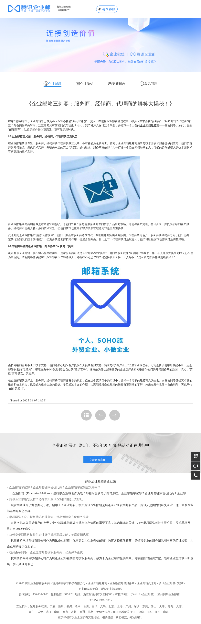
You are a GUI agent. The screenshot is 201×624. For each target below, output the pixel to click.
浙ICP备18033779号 (100, 599)
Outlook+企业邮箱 (142, 594)
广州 (128, 606)
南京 (65, 611)
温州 (61, 606)
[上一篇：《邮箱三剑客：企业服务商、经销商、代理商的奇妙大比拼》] (100, 415)
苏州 (90, 611)
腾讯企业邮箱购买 (111, 588)
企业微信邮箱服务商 (122, 583)
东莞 (145, 606)
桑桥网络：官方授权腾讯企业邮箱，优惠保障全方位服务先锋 (49, 517)
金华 (94, 606)
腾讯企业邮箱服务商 (37, 583)
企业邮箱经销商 (88, 588)
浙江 (132, 611)
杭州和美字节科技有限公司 (68, 583)
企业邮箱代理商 (146, 583)
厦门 (32, 611)
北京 (111, 606)
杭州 (44, 606)
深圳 (136, 606)
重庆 (60, 617)
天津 (162, 606)
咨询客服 (108, 9)
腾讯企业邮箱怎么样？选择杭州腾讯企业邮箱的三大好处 (46, 499)
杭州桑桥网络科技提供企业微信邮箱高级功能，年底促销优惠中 (50, 534)
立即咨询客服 (97, 459)
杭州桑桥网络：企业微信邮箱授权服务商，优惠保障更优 (46, 552)
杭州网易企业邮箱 (169, 594)
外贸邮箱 (135, 617)
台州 (86, 606)
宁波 (52, 606)
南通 (82, 611)
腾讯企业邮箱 (94, 481)
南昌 (57, 611)
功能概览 (121, 617)
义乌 (103, 606)
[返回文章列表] (86, 415)
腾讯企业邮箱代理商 (171, 583)
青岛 (170, 606)
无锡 (99, 611)
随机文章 (109, 481)
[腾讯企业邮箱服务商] (45, 8)
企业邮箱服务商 (149, 125)
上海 (119, 606)
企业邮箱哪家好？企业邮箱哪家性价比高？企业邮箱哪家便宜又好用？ (54, 487)
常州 (74, 611)
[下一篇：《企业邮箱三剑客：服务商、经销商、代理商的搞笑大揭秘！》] (114, 415)
